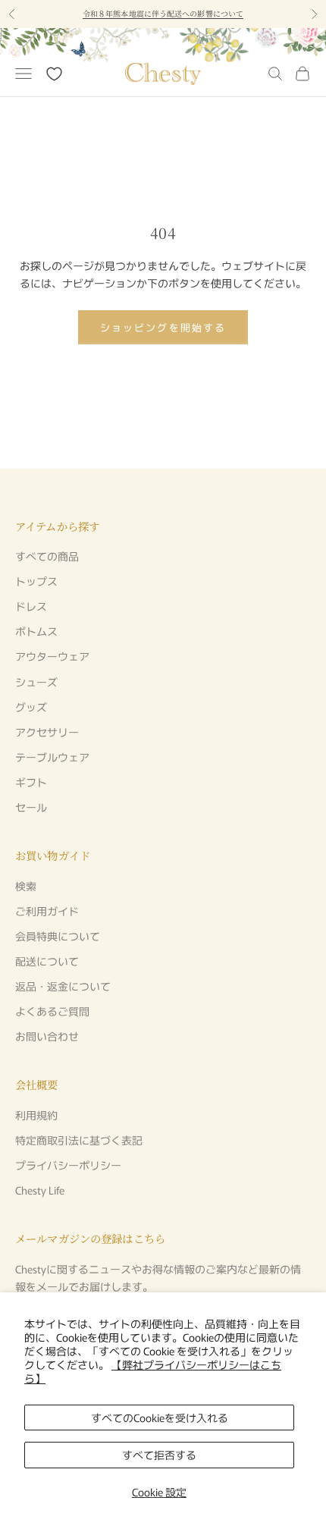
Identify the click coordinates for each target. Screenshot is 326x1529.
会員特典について (57, 935)
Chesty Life (39, 1190)
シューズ (36, 681)
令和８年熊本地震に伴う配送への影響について (163, 13)
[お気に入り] (54, 74)
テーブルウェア (52, 756)
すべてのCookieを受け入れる (159, 1417)
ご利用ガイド (47, 910)
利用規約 (36, 1114)
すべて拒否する (159, 1454)
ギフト (31, 782)
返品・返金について (63, 986)
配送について (47, 961)
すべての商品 (47, 556)
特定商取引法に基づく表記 (79, 1140)
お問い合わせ (47, 1036)
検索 (25, 885)
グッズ (31, 706)
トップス (36, 581)
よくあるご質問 (52, 1011)
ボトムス (36, 631)
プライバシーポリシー (68, 1165)
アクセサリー (47, 731)
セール (31, 807)
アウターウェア (52, 656)
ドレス (31, 606)
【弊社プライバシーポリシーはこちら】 (152, 1371)
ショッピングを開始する (163, 327)
